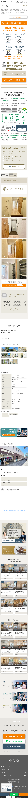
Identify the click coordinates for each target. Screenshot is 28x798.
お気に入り (18, 2)
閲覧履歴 (21, 2)
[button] (1, 456)
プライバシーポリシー (19, 788)
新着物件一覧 (5, 751)
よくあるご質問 (13, 751)
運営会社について (22, 751)
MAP (15, 330)
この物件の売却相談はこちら (17, 17)
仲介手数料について (17, 786)
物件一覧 (24, 786)
